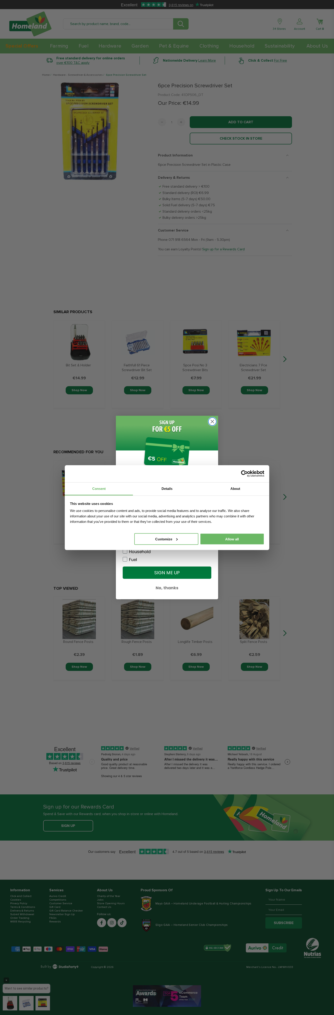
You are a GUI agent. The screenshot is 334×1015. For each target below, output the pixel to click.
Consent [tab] (99, 488)
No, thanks (167, 588)
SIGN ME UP (167, 572)
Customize (163, 539)
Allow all (232, 539)
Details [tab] (167, 488)
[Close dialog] (212, 422)
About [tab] (235, 488)
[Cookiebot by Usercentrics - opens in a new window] (244, 473)
